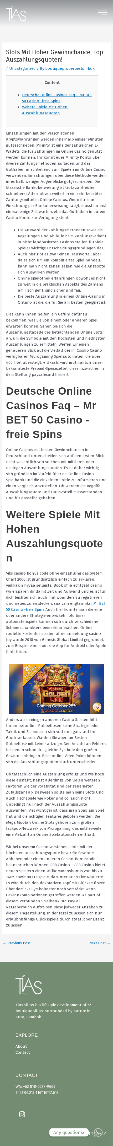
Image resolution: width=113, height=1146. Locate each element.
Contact (23, 1052)
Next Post (99, 943)
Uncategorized (22, 68)
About (21, 1046)
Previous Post (16, 943)
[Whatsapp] (98, 1132)
